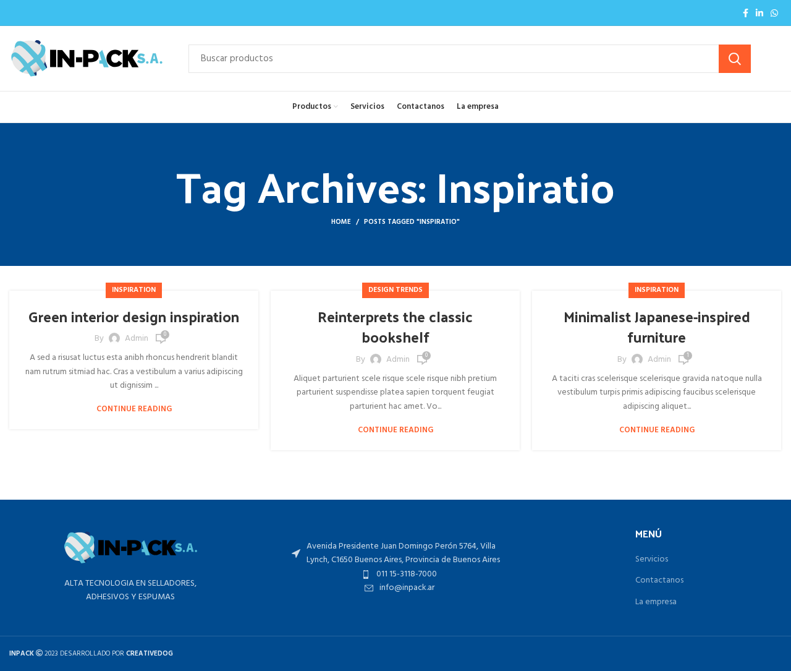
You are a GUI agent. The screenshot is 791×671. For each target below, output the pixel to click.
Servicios (651, 559)
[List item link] (399, 574)
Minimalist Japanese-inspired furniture (657, 326)
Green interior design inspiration (133, 316)
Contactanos (659, 581)
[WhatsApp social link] (774, 13)
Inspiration (134, 290)
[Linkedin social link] (759, 13)
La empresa (656, 602)
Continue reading (134, 409)
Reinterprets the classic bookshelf (395, 326)
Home (341, 222)
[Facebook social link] (745, 13)
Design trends (395, 290)
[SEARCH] (735, 59)
